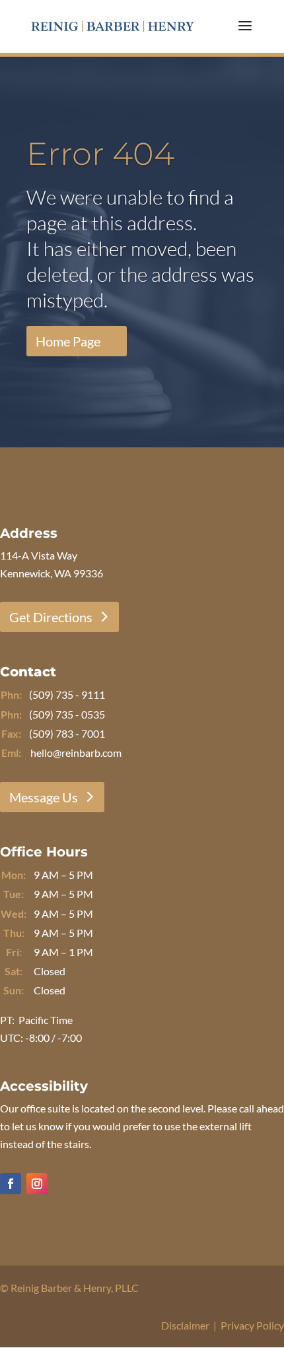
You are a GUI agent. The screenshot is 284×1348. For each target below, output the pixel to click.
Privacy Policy (252, 1325)
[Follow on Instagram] (37, 1183)
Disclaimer (185, 1325)
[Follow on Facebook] (10, 1183)
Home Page (68, 341)
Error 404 (100, 154)
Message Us (43, 797)
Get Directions (50, 617)
